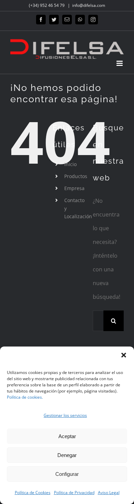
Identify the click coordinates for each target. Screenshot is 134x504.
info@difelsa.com (88, 5)
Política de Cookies (33, 492)
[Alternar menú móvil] (120, 63)
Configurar (67, 474)
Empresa (74, 188)
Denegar (67, 455)
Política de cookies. (25, 397)
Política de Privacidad (74, 492)
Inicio (70, 164)
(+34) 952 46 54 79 (47, 5)
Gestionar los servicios (65, 415)
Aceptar (67, 436)
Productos (75, 176)
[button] (123, 355)
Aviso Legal (109, 492)
